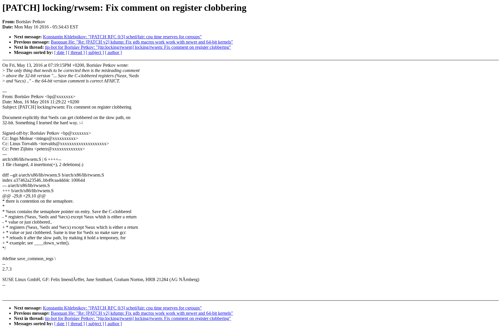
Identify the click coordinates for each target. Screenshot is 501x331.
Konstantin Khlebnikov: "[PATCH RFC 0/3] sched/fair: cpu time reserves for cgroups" (122, 36)
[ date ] (60, 52)
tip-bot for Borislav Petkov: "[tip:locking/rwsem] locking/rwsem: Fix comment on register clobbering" (138, 47)
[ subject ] (95, 52)
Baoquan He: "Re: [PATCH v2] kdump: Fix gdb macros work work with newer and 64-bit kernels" (142, 41)
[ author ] (113, 52)
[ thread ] (76, 52)
